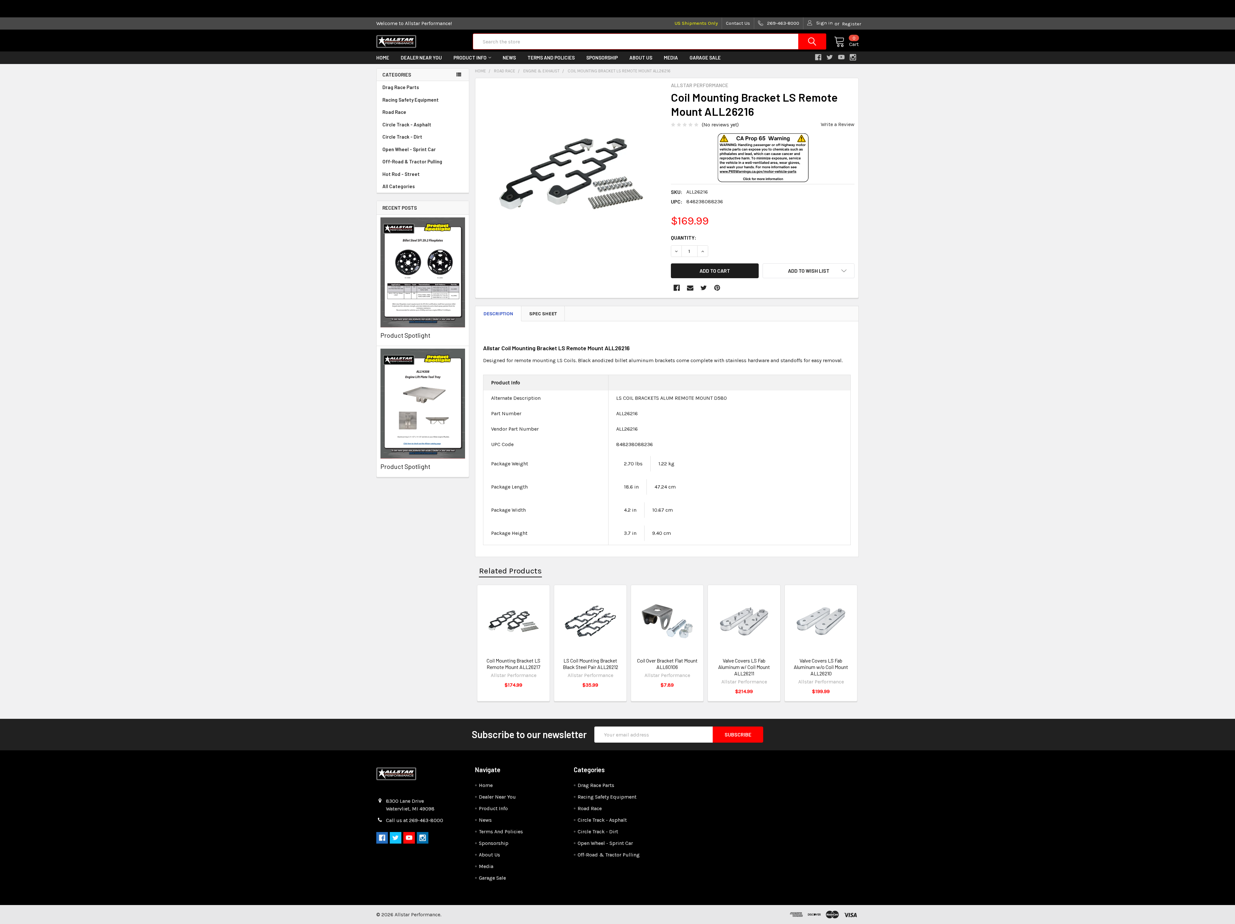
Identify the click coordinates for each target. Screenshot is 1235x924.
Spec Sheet (543, 313)
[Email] (690, 288)
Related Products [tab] (510, 570)
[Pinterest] (717, 288)
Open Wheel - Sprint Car (409, 149)
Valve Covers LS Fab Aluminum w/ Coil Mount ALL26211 (744, 666)
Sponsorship (602, 57)
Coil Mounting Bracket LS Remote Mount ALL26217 (513, 663)
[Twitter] (703, 288)
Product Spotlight (405, 335)
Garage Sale (705, 57)
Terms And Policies (551, 57)
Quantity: (683, 237)
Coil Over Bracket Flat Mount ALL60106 (667, 663)
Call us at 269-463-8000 (414, 820)
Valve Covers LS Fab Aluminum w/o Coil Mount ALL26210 (821, 666)
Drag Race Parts (400, 87)
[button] (762, 168)
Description (498, 313)
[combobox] (649, 41)
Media (671, 57)
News (509, 57)
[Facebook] (676, 288)
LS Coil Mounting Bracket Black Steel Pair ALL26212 (590, 663)
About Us (640, 57)
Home (382, 57)
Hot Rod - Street (401, 174)
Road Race (394, 112)
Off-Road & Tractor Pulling (412, 161)
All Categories (398, 186)
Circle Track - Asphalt (406, 124)
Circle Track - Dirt (402, 137)
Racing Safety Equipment (410, 100)
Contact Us (738, 23)
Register (851, 24)
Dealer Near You (421, 57)
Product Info (470, 57)
